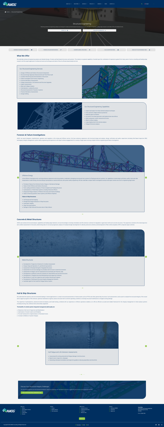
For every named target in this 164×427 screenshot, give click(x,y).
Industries (76, 3)
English (147, 3)
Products (92, 3)
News (106, 3)
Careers (99, 3)
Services (84, 3)
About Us (68, 3)
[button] (18, 178)
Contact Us (112, 3)
